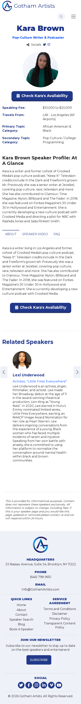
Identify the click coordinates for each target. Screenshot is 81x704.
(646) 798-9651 (40, 577)
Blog (21, 624)
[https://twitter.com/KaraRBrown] (44, 45)
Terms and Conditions (59, 609)
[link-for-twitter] (21, 685)
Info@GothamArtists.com (40, 589)
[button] (42, 96)
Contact (21, 614)
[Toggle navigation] (73, 16)
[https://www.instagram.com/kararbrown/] (48, 45)
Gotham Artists (34, 5)
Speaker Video (35, 234)
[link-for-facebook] (28, 685)
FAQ (56, 234)
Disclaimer (59, 614)
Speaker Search (21, 619)
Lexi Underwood (28, 375)
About (11, 234)
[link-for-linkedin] (43, 685)
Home (21, 605)
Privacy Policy (59, 618)
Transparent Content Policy (60, 625)
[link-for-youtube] (59, 685)
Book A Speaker (21, 629)
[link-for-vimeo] (51, 685)
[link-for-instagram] (36, 685)
